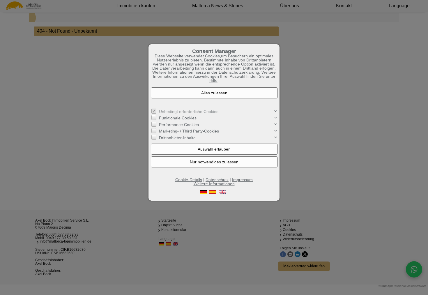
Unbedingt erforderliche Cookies (188, 111)
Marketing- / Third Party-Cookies (189, 131)
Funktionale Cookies (178, 118)
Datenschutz (217, 179)
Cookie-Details (188, 179)
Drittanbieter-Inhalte (177, 137)
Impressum (242, 179)
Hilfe (213, 80)
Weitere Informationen (214, 183)
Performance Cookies (179, 124)
